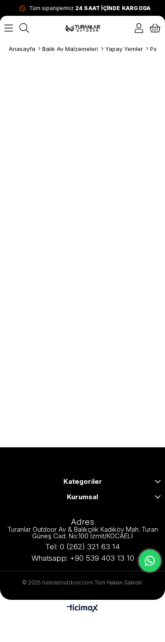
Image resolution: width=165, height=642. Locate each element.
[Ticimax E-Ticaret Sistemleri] (82, 608)
